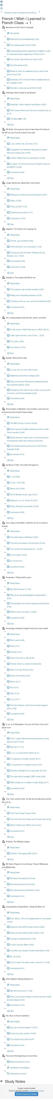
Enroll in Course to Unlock (26, 1094)
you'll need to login (36, 1090)
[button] (1, 2)
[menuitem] (1, 5)
